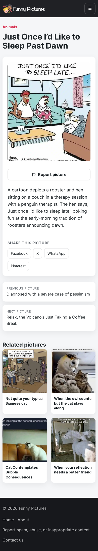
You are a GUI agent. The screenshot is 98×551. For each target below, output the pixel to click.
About (23, 519)
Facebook (19, 253)
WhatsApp (56, 253)
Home (8, 519)
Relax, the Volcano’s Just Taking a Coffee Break (46, 318)
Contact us (13, 539)
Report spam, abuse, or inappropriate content (46, 529)
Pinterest (18, 266)
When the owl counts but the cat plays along (72, 403)
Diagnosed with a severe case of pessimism (48, 292)
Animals (10, 27)
